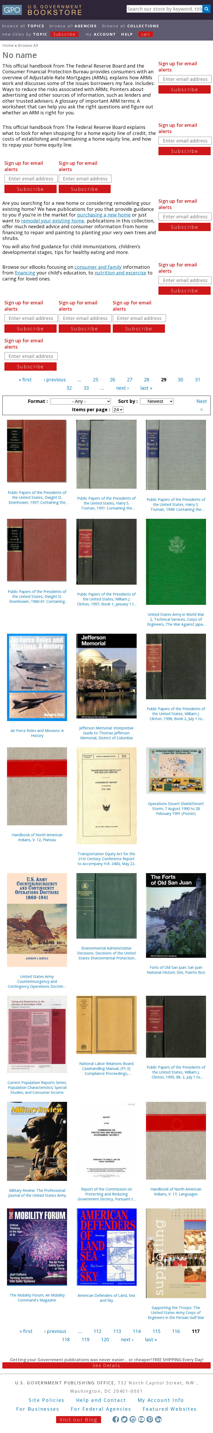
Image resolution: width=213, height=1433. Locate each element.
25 (95, 379)
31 (197, 379)
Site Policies (47, 1400)
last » (146, 388)
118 (66, 1339)
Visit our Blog (78, 1419)
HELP (127, 34)
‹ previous (55, 379)
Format (37, 401)
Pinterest (150, 1419)
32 (69, 388)
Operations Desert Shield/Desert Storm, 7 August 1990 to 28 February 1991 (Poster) (176, 808)
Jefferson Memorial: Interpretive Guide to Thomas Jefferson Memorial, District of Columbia (106, 732)
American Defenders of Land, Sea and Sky (106, 1298)
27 (129, 379)
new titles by (39, 34)
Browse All (23, 25)
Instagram (133, 1419)
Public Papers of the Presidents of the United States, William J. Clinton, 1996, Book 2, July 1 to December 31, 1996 (176, 713)
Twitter (124, 1419)
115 (156, 1331)
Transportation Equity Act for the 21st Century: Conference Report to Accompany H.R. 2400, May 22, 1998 (106, 858)
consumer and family (98, 267)
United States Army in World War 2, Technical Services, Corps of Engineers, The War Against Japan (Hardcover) (176, 619)
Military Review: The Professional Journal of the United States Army (37, 1193)
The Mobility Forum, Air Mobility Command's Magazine (37, 1298)
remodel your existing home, (53, 221)
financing (25, 273)
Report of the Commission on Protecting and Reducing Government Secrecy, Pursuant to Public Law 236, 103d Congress (106, 1194)
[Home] (44, 13)
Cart (145, 34)
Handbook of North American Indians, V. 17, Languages (175, 1191)
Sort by (127, 401)
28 (146, 379)
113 (117, 1331)
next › (122, 388)
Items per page (90, 409)
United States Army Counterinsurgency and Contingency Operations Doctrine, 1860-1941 (37, 981)
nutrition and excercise (120, 273)
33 (86, 388)
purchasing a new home (104, 215)
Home (8, 45)
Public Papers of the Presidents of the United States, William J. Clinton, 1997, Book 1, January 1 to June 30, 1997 (106, 599)
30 (180, 379)
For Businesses (37, 1409)
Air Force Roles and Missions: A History (37, 733)
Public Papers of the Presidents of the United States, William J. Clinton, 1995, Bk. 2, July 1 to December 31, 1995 (176, 1072)
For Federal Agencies (101, 1409)
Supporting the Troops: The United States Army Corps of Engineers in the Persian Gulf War (176, 1312)
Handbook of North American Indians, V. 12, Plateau (37, 837)
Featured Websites (170, 1409)
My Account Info (161, 1400)
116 (176, 1331)
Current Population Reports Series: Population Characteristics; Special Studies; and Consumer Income (37, 1087)
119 (85, 1339)
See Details (106, 1365)
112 (97, 1331)
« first (25, 379)
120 (105, 1339)
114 (137, 1331)
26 (112, 379)
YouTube (141, 1419)
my (101, 34)
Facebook (115, 1419)
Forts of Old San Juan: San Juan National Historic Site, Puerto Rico (176, 970)
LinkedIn (158, 1419)
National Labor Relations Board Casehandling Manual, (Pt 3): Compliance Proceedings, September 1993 (106, 1068)
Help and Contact (101, 1400)
